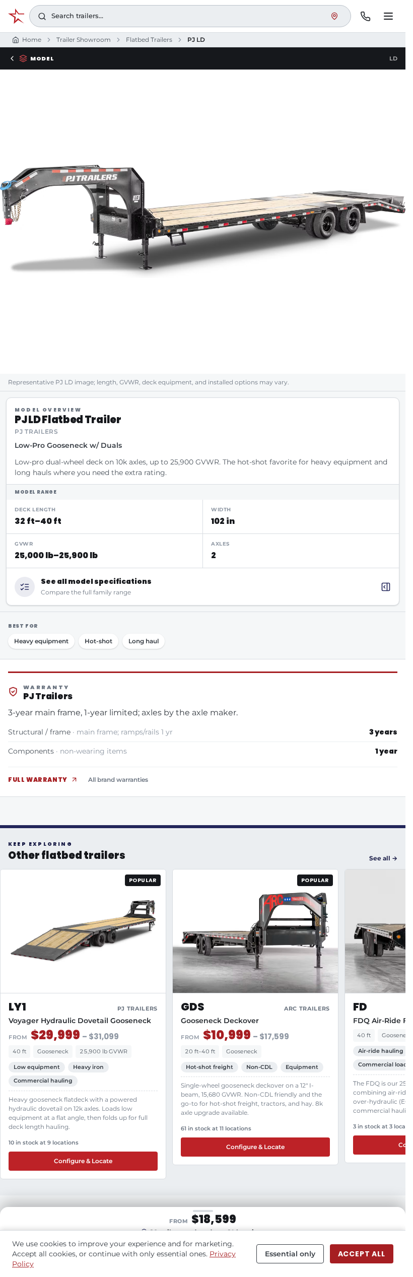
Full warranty (37, 779)
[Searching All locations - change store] (334, 16)
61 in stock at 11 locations (216, 1128)
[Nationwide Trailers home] (16, 16)
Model (42, 58)
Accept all (361, 1254)
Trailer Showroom (83, 39)
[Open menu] (388, 16)
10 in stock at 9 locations (44, 1142)
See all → (383, 858)
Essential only (290, 1253)
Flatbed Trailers (149, 39)
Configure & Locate (83, 1161)
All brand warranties (118, 779)
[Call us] (365, 16)
